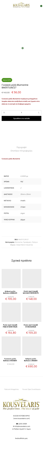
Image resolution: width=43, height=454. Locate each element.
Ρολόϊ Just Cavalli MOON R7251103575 (31, 292)
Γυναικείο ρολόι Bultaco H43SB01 (10, 360)
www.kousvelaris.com (21, 418)
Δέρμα (22, 219)
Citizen (22, 207)
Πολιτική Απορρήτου (11, 389)
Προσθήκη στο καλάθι (21, 118)
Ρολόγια (35, 242)
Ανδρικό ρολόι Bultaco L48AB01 (30, 360)
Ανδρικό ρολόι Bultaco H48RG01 (10, 292)
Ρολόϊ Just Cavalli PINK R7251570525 (10, 326)
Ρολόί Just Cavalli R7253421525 (31, 326)
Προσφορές (27, 242)
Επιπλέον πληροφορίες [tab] (21, 150)
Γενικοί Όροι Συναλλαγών (31, 389)
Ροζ (21, 181)
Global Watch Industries (24, 245)
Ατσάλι (22, 200)
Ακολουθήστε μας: (21, 438)
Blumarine (18, 242)
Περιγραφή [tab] (22, 147)
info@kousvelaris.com (22, 426)
